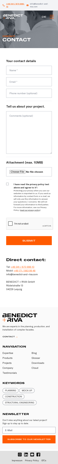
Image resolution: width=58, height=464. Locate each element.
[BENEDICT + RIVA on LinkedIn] (26, 454)
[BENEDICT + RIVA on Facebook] (38, 454)
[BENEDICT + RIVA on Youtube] (32, 454)
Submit (29, 240)
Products (7, 357)
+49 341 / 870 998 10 (22, 266)
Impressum (17, 460)
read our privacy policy (30, 210)
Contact (9, 336)
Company (7, 367)
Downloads (38, 362)
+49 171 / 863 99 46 (24, 270)
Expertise (7, 352)
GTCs (43, 460)
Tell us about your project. (25, 106)
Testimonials (9, 372)
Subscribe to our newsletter (29, 439)
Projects (7, 362)
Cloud (35, 367)
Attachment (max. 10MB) (24, 162)
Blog (34, 352)
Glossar (36, 357)
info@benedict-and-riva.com (39, 5)
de (44, 16)
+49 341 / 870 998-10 (15, 5)
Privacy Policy (32, 460)
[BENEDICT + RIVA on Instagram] (20, 454)
